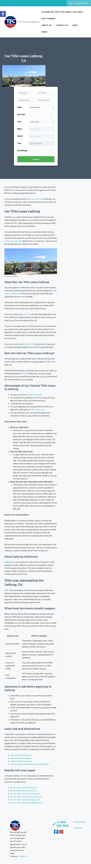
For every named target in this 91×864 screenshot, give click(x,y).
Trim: (19, 143)
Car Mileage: (22, 150)
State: (19, 107)
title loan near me (34, 199)
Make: (19, 129)
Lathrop (26, 314)
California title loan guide (21, 761)
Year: (19, 122)
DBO (24, 373)
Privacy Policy (80, 822)
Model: (20, 136)
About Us (46, 25)
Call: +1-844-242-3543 (79, 3)
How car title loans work (20, 755)
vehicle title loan (35, 394)
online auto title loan (13, 241)
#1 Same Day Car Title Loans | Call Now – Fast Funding (63, 15)
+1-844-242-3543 (63, 824)
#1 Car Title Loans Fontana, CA (23, 787)
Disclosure (78, 828)
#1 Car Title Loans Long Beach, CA (25, 794)
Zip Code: (21, 114)
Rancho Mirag (30, 344)
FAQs (75, 25)
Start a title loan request (20, 758)
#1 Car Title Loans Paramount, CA (25, 800)
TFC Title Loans (38, 409)
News (44, 32)
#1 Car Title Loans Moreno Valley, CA (26, 797)
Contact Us (62, 25)
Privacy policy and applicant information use (29, 764)
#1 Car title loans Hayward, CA (23, 790)
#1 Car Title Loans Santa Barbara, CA (26, 803)
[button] (3, 14)
